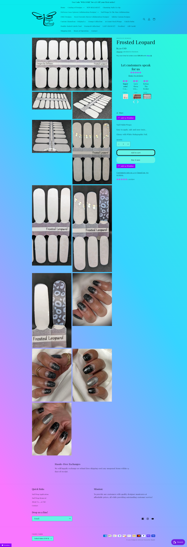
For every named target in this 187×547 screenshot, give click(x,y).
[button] (75, 7)
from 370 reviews (136, 75)
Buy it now (135, 160)
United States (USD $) (41, 538)
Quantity (119, 140)
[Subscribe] (69, 518)
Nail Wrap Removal (39, 498)
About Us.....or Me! (39, 502)
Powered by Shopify (149, 540)
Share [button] (121, 113)
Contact (35, 506)
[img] (135, 72)
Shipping (119, 51)
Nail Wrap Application (40, 494)
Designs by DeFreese (137, 540)
